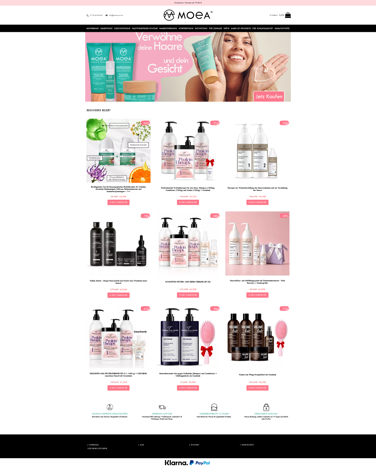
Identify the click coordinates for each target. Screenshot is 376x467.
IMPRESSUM (94, 445)
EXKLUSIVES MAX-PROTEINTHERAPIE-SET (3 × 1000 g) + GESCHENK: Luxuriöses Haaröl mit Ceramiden (118, 374)
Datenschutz (248, 445)
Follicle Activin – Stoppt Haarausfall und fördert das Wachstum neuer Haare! (118, 281)
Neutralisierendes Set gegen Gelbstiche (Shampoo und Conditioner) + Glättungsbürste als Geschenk (188, 374)
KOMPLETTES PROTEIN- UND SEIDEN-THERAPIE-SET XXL (188, 282)
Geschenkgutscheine (97, 448)
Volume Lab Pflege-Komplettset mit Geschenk (257, 374)
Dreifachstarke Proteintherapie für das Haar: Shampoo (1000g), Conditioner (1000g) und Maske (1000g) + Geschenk (188, 189)
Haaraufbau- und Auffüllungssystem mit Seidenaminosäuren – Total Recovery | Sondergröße (257, 281)
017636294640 (96, 15)
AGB (142, 445)
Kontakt (195, 445)
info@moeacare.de (116, 15)
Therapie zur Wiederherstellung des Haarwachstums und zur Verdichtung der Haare (257, 189)
